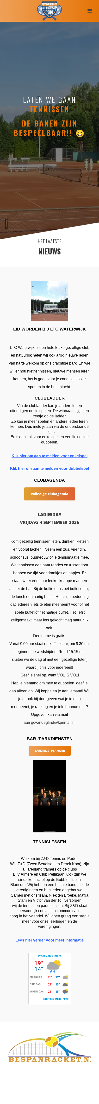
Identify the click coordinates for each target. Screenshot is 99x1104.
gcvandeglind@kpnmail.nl (53, 722)
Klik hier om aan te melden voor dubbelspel (49, 468)
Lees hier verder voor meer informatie (49, 940)
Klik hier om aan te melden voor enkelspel (49, 456)
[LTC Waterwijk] (49, 11)
